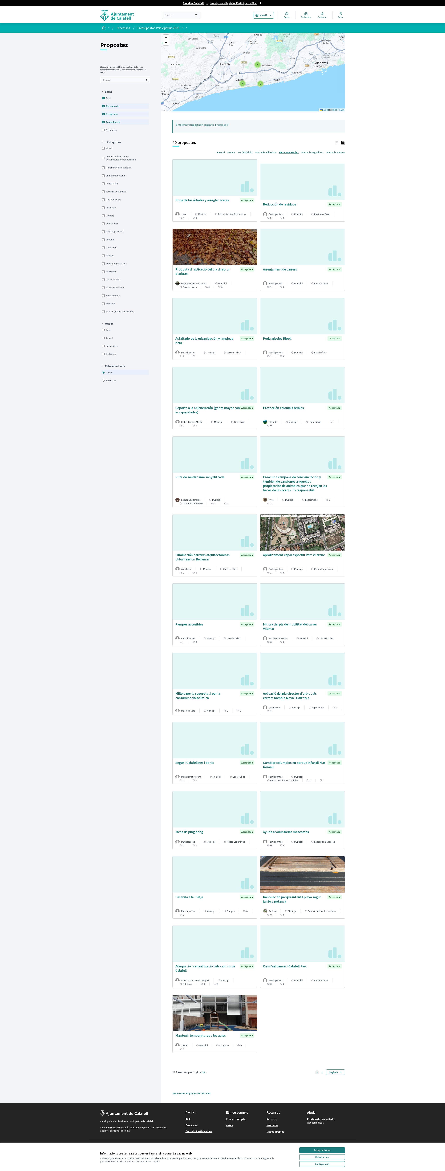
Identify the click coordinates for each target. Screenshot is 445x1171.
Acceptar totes (322, 1150)
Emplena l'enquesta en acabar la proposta (202, 124)
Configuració (322, 1164)
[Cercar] (196, 15)
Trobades (272, 1125)
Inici (188, 1118)
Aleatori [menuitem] (221, 152)
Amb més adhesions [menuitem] (265, 152)
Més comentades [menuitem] (289, 152)
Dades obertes (275, 1131)
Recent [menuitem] (231, 152)
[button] (106, 91)
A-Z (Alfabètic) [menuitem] (245, 152)
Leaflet (325, 109)
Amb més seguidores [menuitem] (312, 152)
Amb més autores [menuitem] (335, 152)
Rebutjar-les (322, 1157)
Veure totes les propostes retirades (191, 1093)
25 (203, 1072)
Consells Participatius (198, 1131)
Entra (229, 1125)
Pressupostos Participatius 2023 (158, 28)
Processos (123, 28)
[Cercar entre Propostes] (147, 80)
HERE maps (338, 109)
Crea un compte (235, 1119)
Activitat (271, 1119)
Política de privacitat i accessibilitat (320, 1120)
